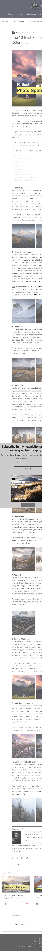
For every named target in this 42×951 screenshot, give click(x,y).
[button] (28, 505)
